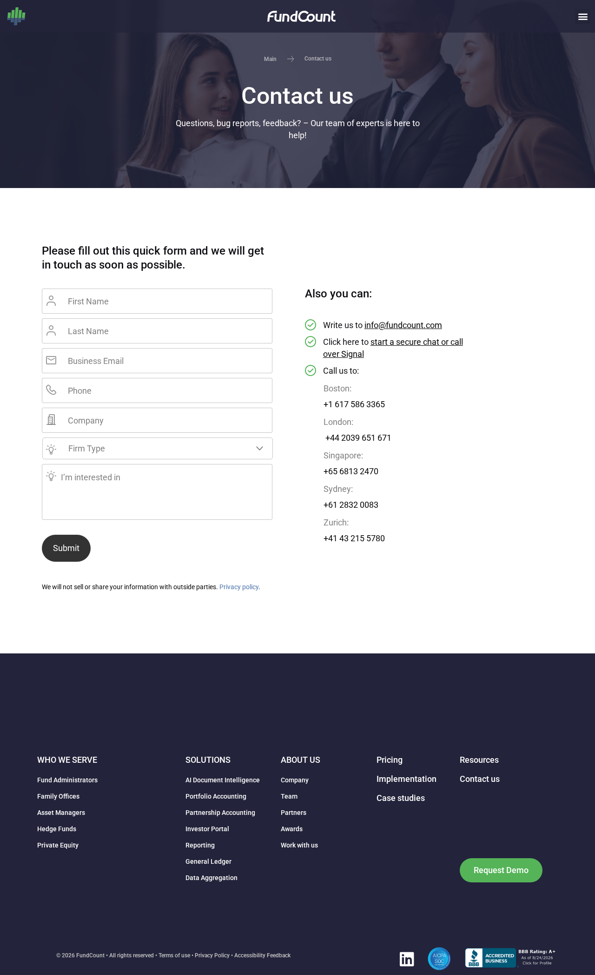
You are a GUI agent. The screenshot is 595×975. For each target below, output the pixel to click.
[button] (582, 16)
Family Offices (58, 796)
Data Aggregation (211, 877)
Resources (479, 760)
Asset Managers (61, 812)
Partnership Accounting (220, 812)
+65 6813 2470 (351, 471)
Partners (293, 812)
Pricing (390, 760)
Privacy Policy (212, 955)
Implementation (406, 779)
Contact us (480, 779)
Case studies (401, 798)
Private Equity (58, 845)
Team (289, 796)
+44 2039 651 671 (357, 438)
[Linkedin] (406, 958)
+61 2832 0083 (351, 505)
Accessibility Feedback (262, 955)
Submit (66, 548)
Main (270, 58)
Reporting (200, 845)
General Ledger (208, 861)
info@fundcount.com (403, 325)
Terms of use (174, 955)
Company (295, 780)
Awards (292, 829)
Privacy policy (238, 587)
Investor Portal (207, 829)
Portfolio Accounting (215, 796)
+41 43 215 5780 (354, 538)
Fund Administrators (67, 780)
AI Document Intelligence (222, 780)
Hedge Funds (56, 829)
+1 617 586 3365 (354, 404)
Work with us (299, 845)
